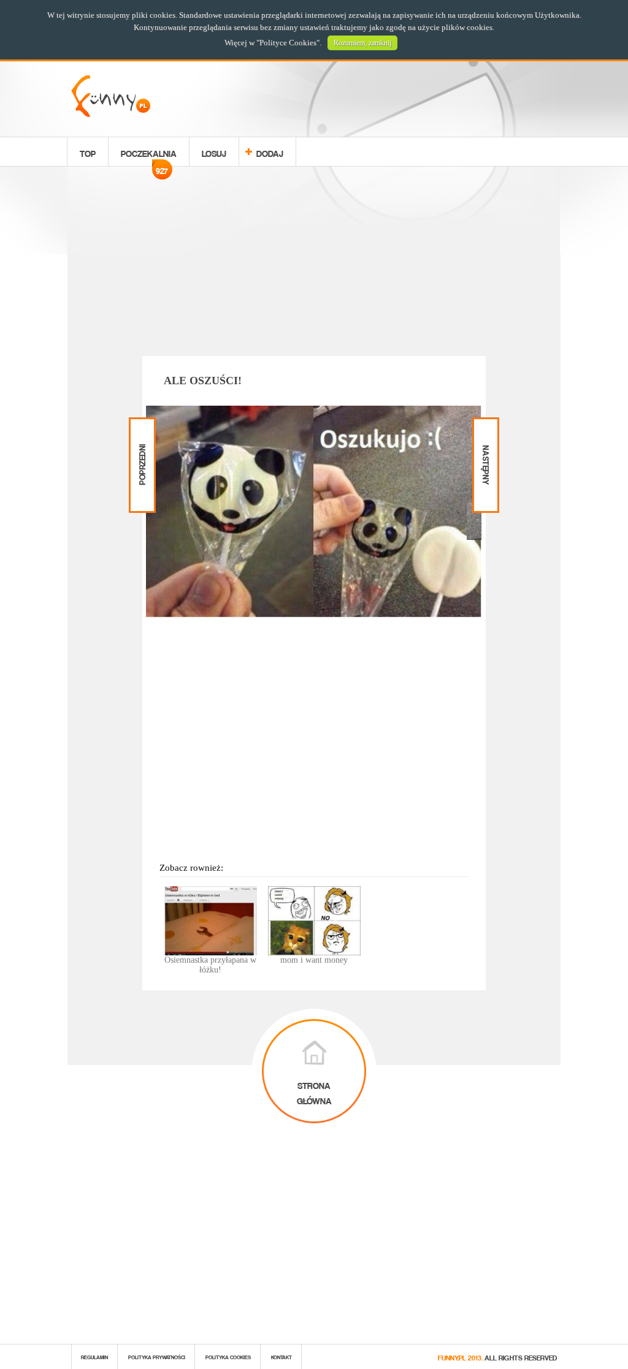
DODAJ (269, 151)
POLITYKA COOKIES (228, 1356)
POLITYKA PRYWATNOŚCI (156, 1356)
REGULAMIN (94, 1356)
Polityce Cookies (287, 42)
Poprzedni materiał (141, 427)
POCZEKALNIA (149, 155)
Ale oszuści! (203, 380)
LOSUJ (214, 151)
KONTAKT (281, 1356)
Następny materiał (484, 427)
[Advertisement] (314, 263)
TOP (88, 151)
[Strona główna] (110, 113)
